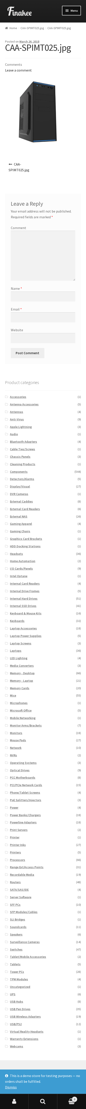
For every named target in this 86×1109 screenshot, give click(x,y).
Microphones (19, 703)
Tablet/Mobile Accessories (28, 957)
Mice (13, 695)
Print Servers (19, 830)
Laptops (15, 651)
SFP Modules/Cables (23, 912)
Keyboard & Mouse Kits (25, 613)
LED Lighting (18, 658)
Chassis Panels (20, 457)
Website (17, 330)
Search (43, 1101)
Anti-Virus (17, 419)
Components (19, 472)
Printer (14, 837)
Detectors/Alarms (22, 479)
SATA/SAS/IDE (19, 890)
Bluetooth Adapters (23, 442)
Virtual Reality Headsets (26, 1032)
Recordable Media (22, 875)
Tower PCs (17, 972)
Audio (14, 434)
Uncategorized (20, 987)
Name (16, 288)
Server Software (20, 897)
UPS (12, 994)
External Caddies (21, 501)
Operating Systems (23, 763)
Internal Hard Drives (23, 599)
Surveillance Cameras (25, 942)
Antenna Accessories (24, 404)
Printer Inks (18, 845)
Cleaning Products (22, 464)
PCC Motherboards (22, 778)
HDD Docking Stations (25, 546)
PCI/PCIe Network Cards (26, 785)
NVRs (13, 755)
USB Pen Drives (20, 1009)
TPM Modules (19, 979)
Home (13, 28)
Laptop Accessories (23, 628)
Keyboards (17, 621)
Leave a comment (18, 70)
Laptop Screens (20, 643)
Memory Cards (19, 688)
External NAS (18, 516)
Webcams (16, 1046)
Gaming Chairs (20, 531)
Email (16, 309)
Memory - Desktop (22, 673)
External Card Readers (25, 509)
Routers (15, 882)
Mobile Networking (23, 718)
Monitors (16, 733)
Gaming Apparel (21, 524)
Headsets (16, 554)
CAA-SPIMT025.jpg (32, 28)
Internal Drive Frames (24, 591)
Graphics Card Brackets (26, 539)
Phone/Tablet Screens (25, 793)
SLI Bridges (17, 919)
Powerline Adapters (23, 822)
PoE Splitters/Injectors (25, 800)
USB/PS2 (16, 1024)
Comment (18, 228)
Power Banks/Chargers (25, 815)
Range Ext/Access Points (26, 867)
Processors (17, 860)
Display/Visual (20, 486)
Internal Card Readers (25, 584)
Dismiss (11, 1087)
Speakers (16, 934)
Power (14, 808)
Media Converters (22, 666)
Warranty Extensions (24, 1039)
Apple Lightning (21, 427)
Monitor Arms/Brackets (26, 725)
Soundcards (18, 927)
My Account (14, 1101)
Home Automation (22, 561)
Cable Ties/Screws (22, 449)
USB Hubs (16, 1002)
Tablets (15, 964)
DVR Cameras (19, 494)
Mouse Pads (18, 740)
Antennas (16, 412)
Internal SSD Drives (23, 606)
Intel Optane (18, 576)
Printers (15, 852)
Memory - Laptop (21, 681)
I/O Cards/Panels (21, 569)
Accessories (18, 397)
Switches (16, 949)
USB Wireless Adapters (25, 1017)
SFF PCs (15, 905)
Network (15, 748)
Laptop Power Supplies (25, 636)
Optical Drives (20, 770)
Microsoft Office (21, 710)
